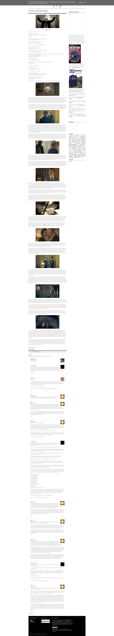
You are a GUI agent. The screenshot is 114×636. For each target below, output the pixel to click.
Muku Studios (38, 634)
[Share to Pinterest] (33, 349)
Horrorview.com (71, 112)
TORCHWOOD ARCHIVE (73, 157)
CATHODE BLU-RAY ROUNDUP (77, 140)
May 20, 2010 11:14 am (33, 540)
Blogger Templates (35, 635)
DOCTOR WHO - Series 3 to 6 (77, 147)
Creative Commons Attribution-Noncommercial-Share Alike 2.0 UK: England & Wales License (62, 630)
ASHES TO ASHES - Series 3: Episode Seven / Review (38, 10)
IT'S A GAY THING (82, 148)
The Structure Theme (32, 634)
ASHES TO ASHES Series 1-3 (36, 351)
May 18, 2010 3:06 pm (33, 442)
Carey (31, 377)
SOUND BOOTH (81, 154)
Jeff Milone (43, 634)
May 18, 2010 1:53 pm (33, 421)
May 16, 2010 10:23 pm (33, 366)
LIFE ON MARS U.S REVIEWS (75, 149)
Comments (44, 622)
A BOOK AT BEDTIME (73, 135)
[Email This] (29, 349)
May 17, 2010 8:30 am (33, 378)
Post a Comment (30, 613)
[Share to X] (31, 349)
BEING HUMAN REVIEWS (74, 139)
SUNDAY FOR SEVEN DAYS (74, 155)
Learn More (80, 2)
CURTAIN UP (81, 145)
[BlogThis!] (30, 349)
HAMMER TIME (74, 148)
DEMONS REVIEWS (72, 146)
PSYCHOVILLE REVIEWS (73, 153)
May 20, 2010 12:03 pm (33, 563)
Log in (49, 634)
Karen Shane (33, 358)
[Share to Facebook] (32, 349)
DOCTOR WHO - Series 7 (76, 147)
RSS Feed (46, 634)
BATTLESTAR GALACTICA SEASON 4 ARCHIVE (77, 137)
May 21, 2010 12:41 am (33, 586)
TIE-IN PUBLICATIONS (78, 156)
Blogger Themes (42, 635)
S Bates (32, 420)
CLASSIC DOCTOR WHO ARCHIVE (77, 143)
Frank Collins (60, 629)
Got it (85, 2)
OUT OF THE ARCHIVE (75, 152)
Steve (31, 395)
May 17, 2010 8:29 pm (33, 403)
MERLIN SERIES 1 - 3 (79, 150)
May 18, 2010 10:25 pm (33, 502)
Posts (43, 620)
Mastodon (70, 161)
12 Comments (45, 11)
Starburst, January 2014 (76, 67)
